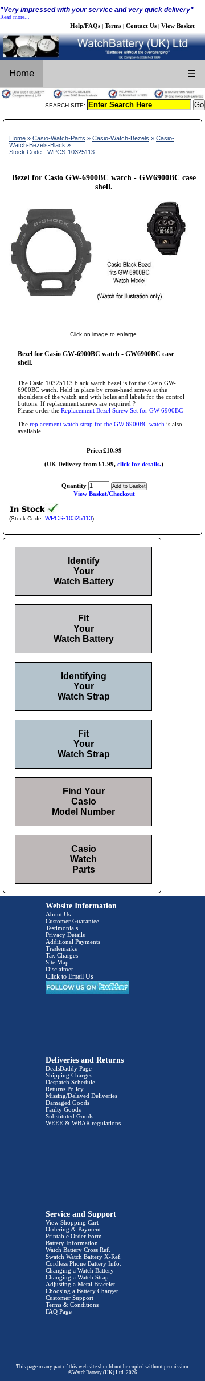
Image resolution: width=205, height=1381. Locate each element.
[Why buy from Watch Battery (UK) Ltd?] (102, 97)
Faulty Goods (63, 1109)
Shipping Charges (69, 1075)
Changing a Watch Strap (77, 1277)
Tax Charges (62, 955)
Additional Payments (73, 941)
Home (21, 73)
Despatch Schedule (70, 1082)
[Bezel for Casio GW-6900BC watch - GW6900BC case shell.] (104, 322)
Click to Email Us (69, 976)
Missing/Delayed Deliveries (81, 1095)
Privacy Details (65, 934)
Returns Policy (65, 1088)
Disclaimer (59, 969)
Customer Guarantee (72, 921)
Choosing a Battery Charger (82, 1290)
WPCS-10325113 (68, 518)
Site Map (57, 962)
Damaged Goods (67, 1102)
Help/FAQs (85, 25)
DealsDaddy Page (69, 1068)
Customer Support (69, 1297)
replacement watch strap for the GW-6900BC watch (97, 424)
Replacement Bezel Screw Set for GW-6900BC (122, 410)
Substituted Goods (69, 1116)
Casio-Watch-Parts (58, 138)
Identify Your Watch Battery (84, 571)
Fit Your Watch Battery (84, 628)
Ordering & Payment (73, 1229)
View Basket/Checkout (104, 493)
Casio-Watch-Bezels (120, 138)
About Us (58, 914)
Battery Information (72, 1242)
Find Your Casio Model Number (83, 801)
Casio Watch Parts (83, 859)
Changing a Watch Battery (80, 1270)
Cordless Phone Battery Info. (83, 1263)
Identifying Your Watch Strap (84, 686)
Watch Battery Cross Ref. (78, 1249)
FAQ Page (59, 1311)
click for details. (139, 464)
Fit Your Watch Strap (84, 744)
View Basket (178, 25)
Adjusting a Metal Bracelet (80, 1284)
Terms (113, 25)
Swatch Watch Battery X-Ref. (84, 1256)
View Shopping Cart (72, 1222)
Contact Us (141, 25)
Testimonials (62, 927)
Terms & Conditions (72, 1304)
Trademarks (61, 948)
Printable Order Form (74, 1236)
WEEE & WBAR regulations (83, 1123)
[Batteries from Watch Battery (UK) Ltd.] (102, 57)
